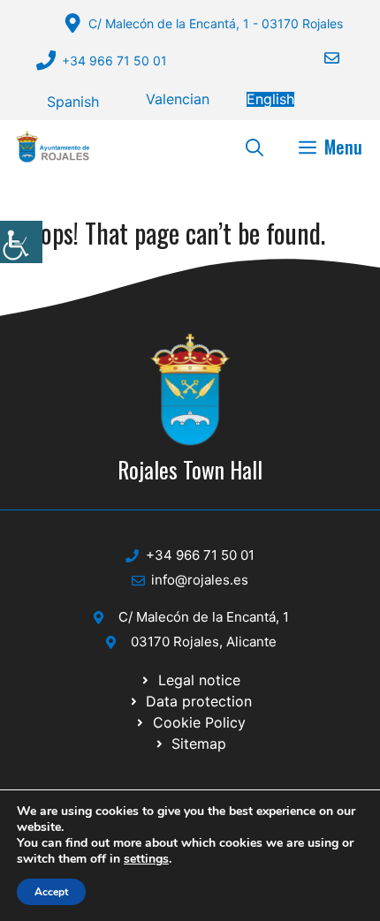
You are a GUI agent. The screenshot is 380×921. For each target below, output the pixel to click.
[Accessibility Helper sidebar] (21, 242)
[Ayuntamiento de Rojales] (53, 146)
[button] (254, 146)
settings (146, 859)
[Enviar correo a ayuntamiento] (321, 58)
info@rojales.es (199, 579)
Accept (51, 892)
